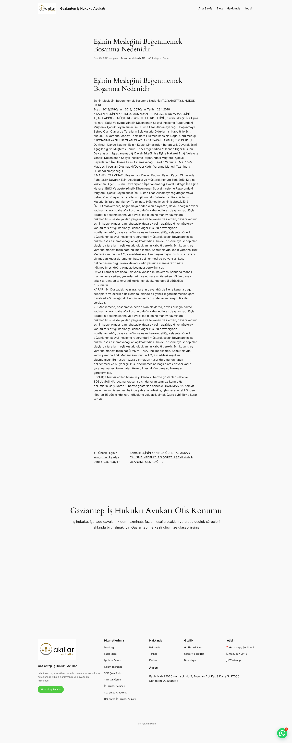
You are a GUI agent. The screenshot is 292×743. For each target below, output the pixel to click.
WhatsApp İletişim (51, 689)
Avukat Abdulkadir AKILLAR (136, 58)
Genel (166, 58)
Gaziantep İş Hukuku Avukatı (82, 8)
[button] (282, 733)
